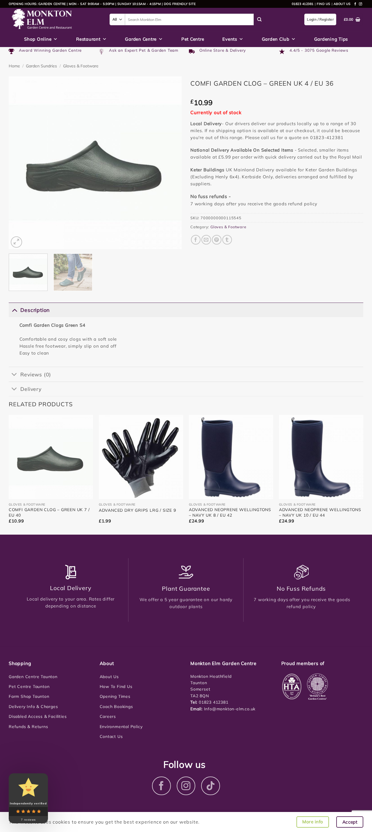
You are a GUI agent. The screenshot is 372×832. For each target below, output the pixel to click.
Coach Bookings (116, 706)
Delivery (30, 389)
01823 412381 (303, 4)
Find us (323, 4)
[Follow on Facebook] (355, 4)
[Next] (171, 162)
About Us (109, 676)
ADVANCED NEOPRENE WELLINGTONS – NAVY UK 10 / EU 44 (320, 512)
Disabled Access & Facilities (38, 716)
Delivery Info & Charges (33, 706)
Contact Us (111, 736)
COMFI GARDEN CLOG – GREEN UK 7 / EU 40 (49, 512)
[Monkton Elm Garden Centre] (55, 19)
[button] (16, 242)
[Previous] (19, 162)
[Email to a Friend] (206, 240)
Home (14, 66)
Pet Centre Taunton (29, 686)
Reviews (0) (35, 374)
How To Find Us (116, 686)
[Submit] (259, 19)
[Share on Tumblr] (227, 240)
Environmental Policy (121, 726)
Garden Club (275, 39)
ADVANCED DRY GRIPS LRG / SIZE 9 (137, 510)
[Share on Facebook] (196, 240)
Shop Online (37, 39)
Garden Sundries (41, 66)
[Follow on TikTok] (210, 786)
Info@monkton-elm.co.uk (230, 708)
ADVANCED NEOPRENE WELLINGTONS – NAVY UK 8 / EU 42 (230, 512)
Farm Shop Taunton (29, 696)
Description (35, 310)
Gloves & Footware (81, 66)
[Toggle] (14, 309)
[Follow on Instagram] (360, 4)
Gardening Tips (331, 39)
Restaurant (88, 39)
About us (342, 4)
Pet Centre (192, 39)
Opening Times (115, 696)
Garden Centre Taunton (33, 676)
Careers (108, 716)
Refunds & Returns (28, 726)
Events (229, 39)
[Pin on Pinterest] (216, 240)
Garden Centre (141, 39)
